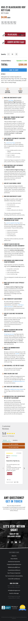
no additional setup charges (16, 389)
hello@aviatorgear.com (19, 381)
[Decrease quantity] (8, 54)
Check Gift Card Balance (14, 578)
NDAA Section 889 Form (14, 567)
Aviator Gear (6, 617)
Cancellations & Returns (14, 570)
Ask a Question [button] (14, 447)
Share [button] (9, 479)
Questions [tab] (15, 440)
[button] (15, 482)
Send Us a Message (14, 593)
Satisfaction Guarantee (14, 561)
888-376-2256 (14, 583)
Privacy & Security (21, 617)
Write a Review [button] (14, 444)
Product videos (20, 91)
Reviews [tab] (5, 440)
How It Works (14, 558)
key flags (11, 100)
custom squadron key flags (13, 223)
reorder (17, 353)
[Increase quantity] (16, 54)
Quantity (3, 54)
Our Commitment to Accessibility (14, 576)
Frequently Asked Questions (14, 564)
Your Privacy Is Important (14, 573)
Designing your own (9, 334)
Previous (3, 468)
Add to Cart (13, 70)
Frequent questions (7, 91)
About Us (14, 556)
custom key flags (10, 142)
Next (24, 468)
